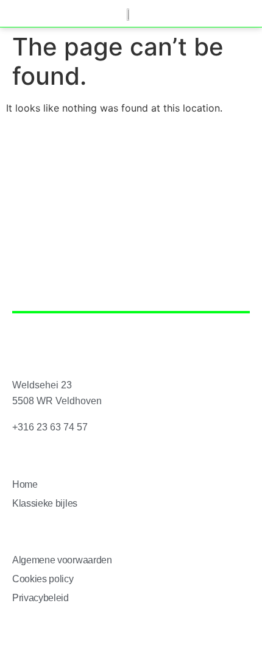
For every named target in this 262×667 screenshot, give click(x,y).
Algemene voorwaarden (62, 560)
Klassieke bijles (44, 503)
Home (25, 484)
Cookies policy (43, 579)
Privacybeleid (40, 598)
